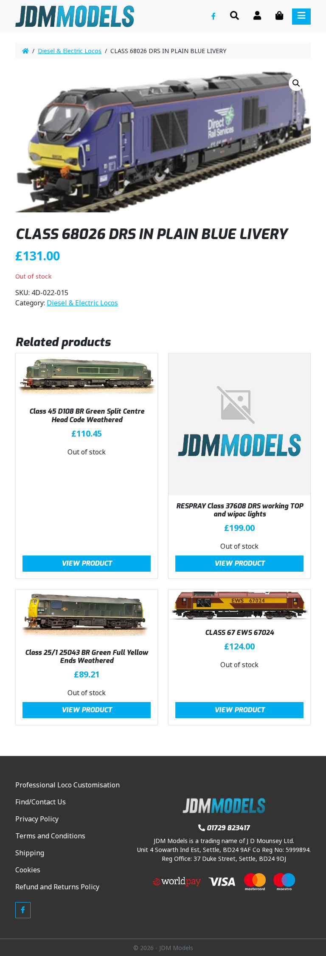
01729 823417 (228, 827)
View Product (87, 563)
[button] (296, 83)
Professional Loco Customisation (67, 785)
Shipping (29, 852)
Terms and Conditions (50, 835)
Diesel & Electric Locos (69, 51)
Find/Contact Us (40, 802)
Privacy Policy (37, 818)
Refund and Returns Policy (57, 886)
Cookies (27, 869)
